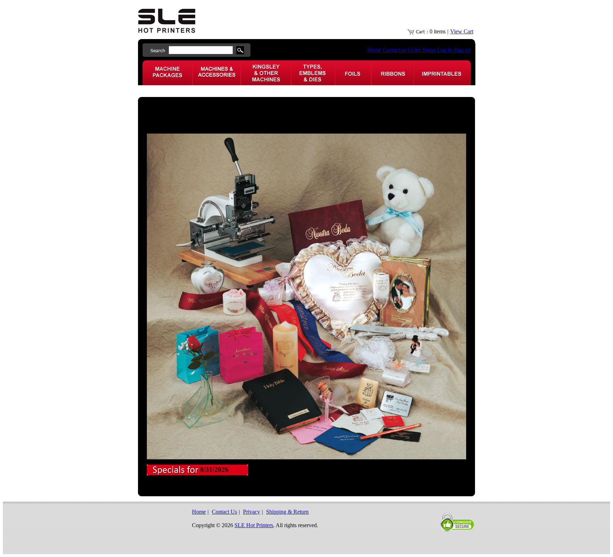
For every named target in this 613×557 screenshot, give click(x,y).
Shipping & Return (287, 512)
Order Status (422, 50)
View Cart (461, 31)
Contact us (394, 50)
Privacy (251, 512)
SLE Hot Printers (253, 525)
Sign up (462, 50)
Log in (444, 50)
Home (374, 50)
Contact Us (224, 512)
